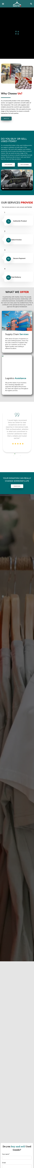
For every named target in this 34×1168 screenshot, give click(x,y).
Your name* (6, 1154)
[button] (3, 3)
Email (4, 1163)
